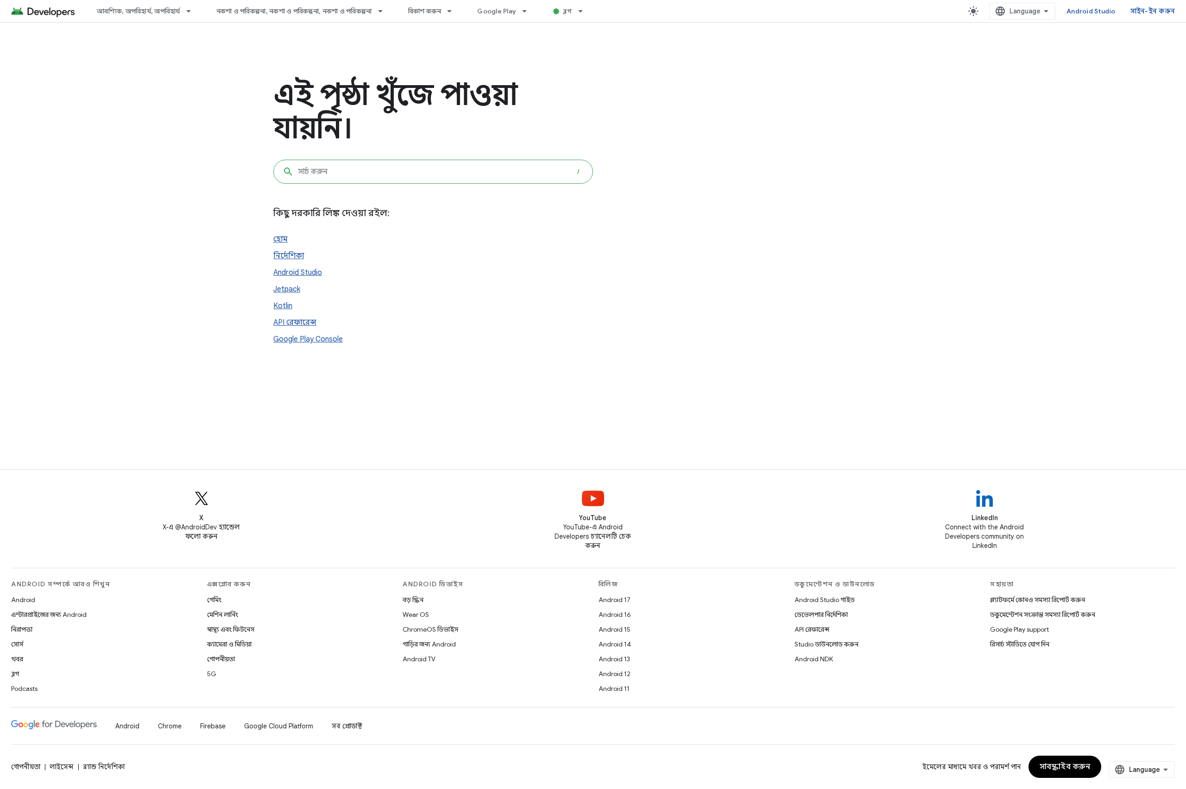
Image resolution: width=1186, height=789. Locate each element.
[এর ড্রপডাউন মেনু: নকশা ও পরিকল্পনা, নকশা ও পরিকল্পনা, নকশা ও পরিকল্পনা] (384, 11)
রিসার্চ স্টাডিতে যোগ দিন (1019, 644)
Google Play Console (308, 339)
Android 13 (614, 659)
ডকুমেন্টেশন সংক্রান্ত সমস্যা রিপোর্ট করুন (1042, 614)
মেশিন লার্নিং (222, 614)
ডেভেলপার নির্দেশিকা (821, 614)
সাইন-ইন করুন (1152, 11)
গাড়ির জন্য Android (429, 644)
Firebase (213, 726)
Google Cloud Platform (278, 726)
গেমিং (214, 600)
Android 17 (615, 600)
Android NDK (814, 659)
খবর (17, 659)
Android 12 (615, 674)
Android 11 (614, 688)
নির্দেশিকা (288, 256)
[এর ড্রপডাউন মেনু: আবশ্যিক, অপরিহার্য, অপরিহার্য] (192, 11)
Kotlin (282, 306)
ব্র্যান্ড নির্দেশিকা (104, 766)
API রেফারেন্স (294, 322)
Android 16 (615, 614)
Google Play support (1019, 629)
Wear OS (416, 614)
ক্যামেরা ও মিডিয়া (229, 644)
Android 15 (615, 629)
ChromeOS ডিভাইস (430, 629)
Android (23, 600)
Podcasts (24, 688)
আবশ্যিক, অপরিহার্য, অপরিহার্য (138, 11)
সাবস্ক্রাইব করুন (1065, 766)
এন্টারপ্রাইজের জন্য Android (49, 614)
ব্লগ (567, 11)
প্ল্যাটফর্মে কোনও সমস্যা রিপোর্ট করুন (1037, 600)
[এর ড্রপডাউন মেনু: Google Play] (528, 11)
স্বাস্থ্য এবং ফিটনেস (230, 629)
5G (211, 674)
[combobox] (433, 172)
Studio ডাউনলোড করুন (826, 644)
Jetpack (286, 289)
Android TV (419, 659)
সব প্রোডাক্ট (347, 726)
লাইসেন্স (62, 766)
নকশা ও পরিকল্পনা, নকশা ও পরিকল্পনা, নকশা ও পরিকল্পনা (294, 11)
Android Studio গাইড (825, 600)
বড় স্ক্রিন (413, 600)
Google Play (496, 11)
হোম (280, 239)
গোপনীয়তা (221, 659)
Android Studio (1091, 11)
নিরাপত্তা (21, 629)
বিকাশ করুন (425, 11)
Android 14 (615, 644)
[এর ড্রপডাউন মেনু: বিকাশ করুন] (453, 11)
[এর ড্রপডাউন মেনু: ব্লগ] (584, 11)
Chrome (170, 726)
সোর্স (17, 644)
